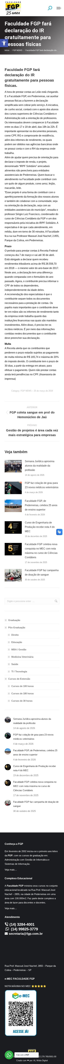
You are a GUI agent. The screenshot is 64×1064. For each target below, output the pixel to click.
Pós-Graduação (16, 627)
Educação (16, 642)
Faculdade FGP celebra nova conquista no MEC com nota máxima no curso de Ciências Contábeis (41, 551)
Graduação (14, 620)
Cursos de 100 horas (22, 686)
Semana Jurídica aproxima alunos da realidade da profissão (39, 465)
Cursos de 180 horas (22, 693)
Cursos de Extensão (19, 678)
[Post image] (13, 466)
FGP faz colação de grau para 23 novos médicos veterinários (41, 485)
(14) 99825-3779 (24, 929)
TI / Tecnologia (19, 671)
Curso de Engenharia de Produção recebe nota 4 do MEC (40, 527)
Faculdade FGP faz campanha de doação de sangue (42, 572)
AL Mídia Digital (40, 1060)
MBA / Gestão (18, 649)
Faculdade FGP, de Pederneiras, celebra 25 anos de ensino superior (41, 505)
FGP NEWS (26, 391)
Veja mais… (11, 869)
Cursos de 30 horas (21, 700)
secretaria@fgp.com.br (26, 933)
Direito (15, 635)
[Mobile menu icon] (58, 8)
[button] (4, 43)
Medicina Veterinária (22, 656)
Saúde (14, 664)
